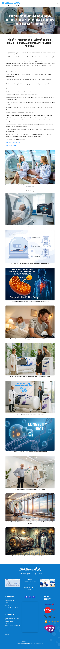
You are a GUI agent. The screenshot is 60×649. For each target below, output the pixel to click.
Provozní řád (9, 629)
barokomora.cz (29, 587)
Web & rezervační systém (36, 643)
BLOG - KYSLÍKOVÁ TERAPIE (32, 12)
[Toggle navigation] (57, 4)
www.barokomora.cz (11, 145)
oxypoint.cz (30, 589)
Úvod (20, 12)
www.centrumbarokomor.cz (13, 142)
